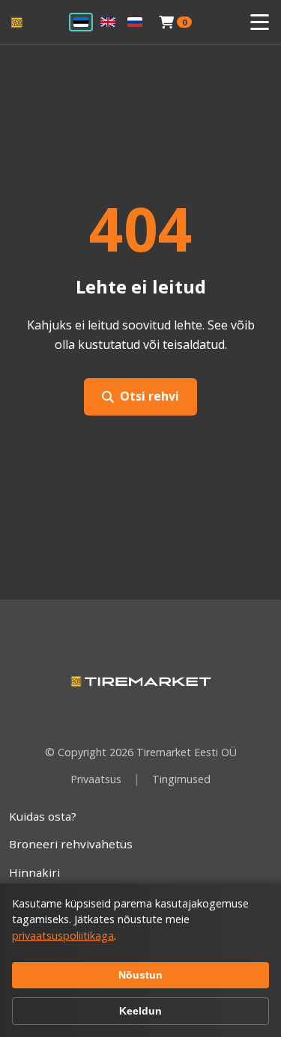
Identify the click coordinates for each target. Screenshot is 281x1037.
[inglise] (108, 22)
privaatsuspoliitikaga (63, 935)
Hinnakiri (34, 872)
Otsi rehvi (149, 396)
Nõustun (140, 975)
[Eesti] (81, 22)
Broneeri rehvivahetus (71, 843)
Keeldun (140, 1011)
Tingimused (181, 779)
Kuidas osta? (42, 816)
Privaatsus (95, 779)
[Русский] (135, 22)
